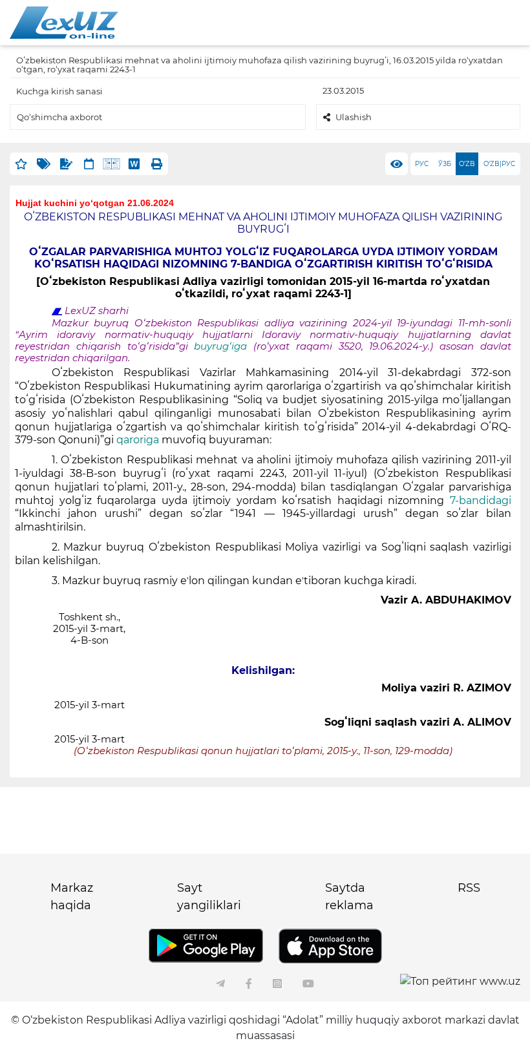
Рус (422, 164)
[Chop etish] (156, 164)
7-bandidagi (477, 500)
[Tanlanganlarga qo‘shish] (21, 164)
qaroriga (138, 440)
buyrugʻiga (220, 346)
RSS (469, 888)
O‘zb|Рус (499, 164)
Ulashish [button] (353, 117)
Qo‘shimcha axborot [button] (59, 117)
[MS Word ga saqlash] (134, 164)
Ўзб (444, 164)
